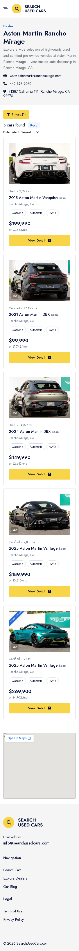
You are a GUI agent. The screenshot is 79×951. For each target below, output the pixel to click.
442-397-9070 (21, 83)
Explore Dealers (15, 878)
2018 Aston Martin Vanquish (34, 198)
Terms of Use (13, 911)
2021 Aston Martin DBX (30, 314)
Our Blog (10, 886)
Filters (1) (19, 114)
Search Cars (12, 870)
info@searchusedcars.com (26, 843)
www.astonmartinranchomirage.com (35, 75)
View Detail (37, 240)
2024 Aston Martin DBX (30, 431)
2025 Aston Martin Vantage (34, 548)
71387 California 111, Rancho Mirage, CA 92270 (36, 93)
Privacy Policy (13, 919)
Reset (34, 125)
